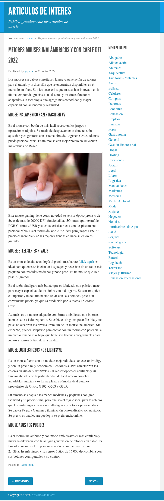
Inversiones (116, 160)
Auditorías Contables (122, 78)
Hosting (113, 155)
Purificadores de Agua (123, 226)
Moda (112, 206)
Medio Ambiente (119, 201)
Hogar (112, 149)
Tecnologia (27, 465)
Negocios (114, 216)
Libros (112, 175)
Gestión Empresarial (122, 144)
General (113, 139)
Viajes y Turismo (119, 272)
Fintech (113, 257)
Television (115, 267)
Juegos (113, 165)
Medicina (114, 196)
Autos (112, 83)
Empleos (114, 119)
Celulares (114, 93)
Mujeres (113, 211)
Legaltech (115, 262)
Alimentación (117, 62)
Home (29, 38)
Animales (114, 67)
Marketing (115, 190)
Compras (114, 98)
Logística (114, 180)
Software (114, 247)
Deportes (114, 103)
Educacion (115, 114)
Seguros (113, 237)
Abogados (115, 57)
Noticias (114, 221)
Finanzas (114, 124)
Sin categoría (117, 242)
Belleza (113, 88)
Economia (115, 108)
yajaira (29, 71)
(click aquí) (86, 261)
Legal (112, 170)
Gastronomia (117, 134)
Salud (112, 231)
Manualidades (117, 185)
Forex (112, 129)
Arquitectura (116, 73)
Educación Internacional (124, 278)
